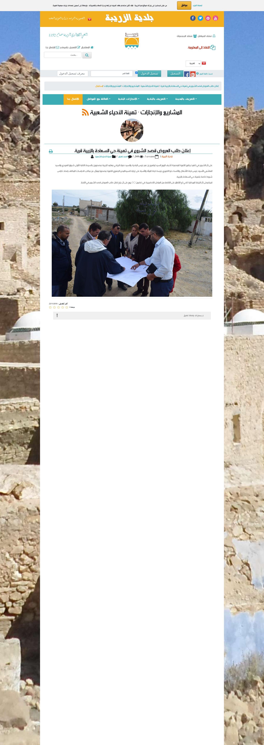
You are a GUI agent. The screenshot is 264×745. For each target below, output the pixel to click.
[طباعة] (51, 151)
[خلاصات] (85, 111)
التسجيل (175, 73)
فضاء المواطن (204, 36)
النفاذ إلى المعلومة (199, 47)
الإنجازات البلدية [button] (127, 99)
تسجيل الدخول (149, 73)
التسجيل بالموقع (68, 47)
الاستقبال (85, 47)
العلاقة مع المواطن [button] (97, 99)
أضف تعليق (123, 156)
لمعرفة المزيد (197, 5)
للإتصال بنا (75, 99)
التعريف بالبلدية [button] (156, 99)
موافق (184, 5)
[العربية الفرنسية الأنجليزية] (193, 64)
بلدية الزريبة (129, 18)
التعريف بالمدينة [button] (185, 99)
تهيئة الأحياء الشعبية (103, 156)
